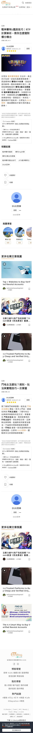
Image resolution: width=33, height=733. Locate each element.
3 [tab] (18, 14)
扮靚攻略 (8, 134)
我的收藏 (24, 685)
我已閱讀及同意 (16, 730)
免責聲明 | (13, 714)
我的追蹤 (12, 688)
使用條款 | (20, 714)
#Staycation (13, 701)
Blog (16, 712)
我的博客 (20, 688)
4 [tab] (20, 14)
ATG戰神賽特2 (24, 160)
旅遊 (17, 132)
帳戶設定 (16, 685)
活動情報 (15, 134)
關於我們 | (5, 714)
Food (11, 712)
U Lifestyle (8, 709)
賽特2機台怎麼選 (8, 156)
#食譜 (21, 697)
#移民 (21, 701)
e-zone (21, 712)
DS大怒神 (10, 46)
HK (21, 709)
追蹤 (28, 48)
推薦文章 (17, 672)
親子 (26, 132)
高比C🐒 (8, 239)
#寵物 (5, 697)
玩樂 (3, 26)
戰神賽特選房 (7, 152)
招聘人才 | (13, 716)
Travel (16, 709)
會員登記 (28, 3)
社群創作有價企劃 (8, 7)
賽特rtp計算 (20, 152)
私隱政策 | (27, 714)
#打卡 (16, 697)
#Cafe (27, 697)
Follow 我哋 (12, 140)
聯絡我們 (20, 716)
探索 (5, 672)
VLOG (10, 672)
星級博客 (25, 672)
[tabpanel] (16, 11)
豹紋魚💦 (19, 239)
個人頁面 (8, 685)
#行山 (10, 697)
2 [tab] (15, 14)
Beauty (26, 709)
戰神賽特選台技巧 (9, 160)
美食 (21, 132)
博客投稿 (20, 676)
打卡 (12, 132)
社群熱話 (22, 7)
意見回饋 (12, 676)
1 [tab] (12, 14)
